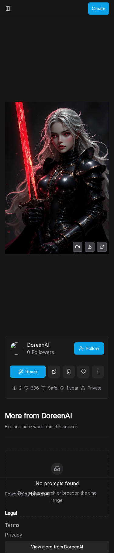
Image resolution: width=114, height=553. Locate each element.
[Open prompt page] (54, 372)
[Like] (83, 372)
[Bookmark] (69, 372)
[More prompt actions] (98, 372)
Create (98, 8)
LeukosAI (40, 493)
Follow (92, 348)
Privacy (13, 535)
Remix (32, 371)
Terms (12, 525)
